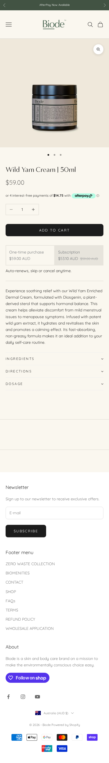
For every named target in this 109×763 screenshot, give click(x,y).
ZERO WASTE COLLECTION (30, 563)
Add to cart (54, 230)
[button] (54, 358)
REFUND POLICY (20, 619)
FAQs (10, 600)
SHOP (11, 591)
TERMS (12, 610)
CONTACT (14, 582)
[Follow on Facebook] (8, 696)
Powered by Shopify (65, 725)
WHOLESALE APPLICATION (30, 628)
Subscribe (26, 531)
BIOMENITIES (18, 573)
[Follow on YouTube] (37, 696)
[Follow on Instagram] (23, 696)
